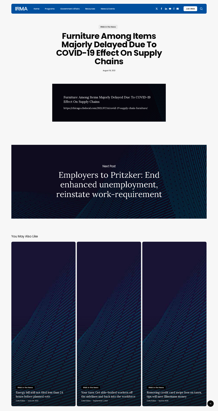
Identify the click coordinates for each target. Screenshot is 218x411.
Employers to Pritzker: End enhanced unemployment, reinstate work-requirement (109, 182)
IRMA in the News (108, 27)
